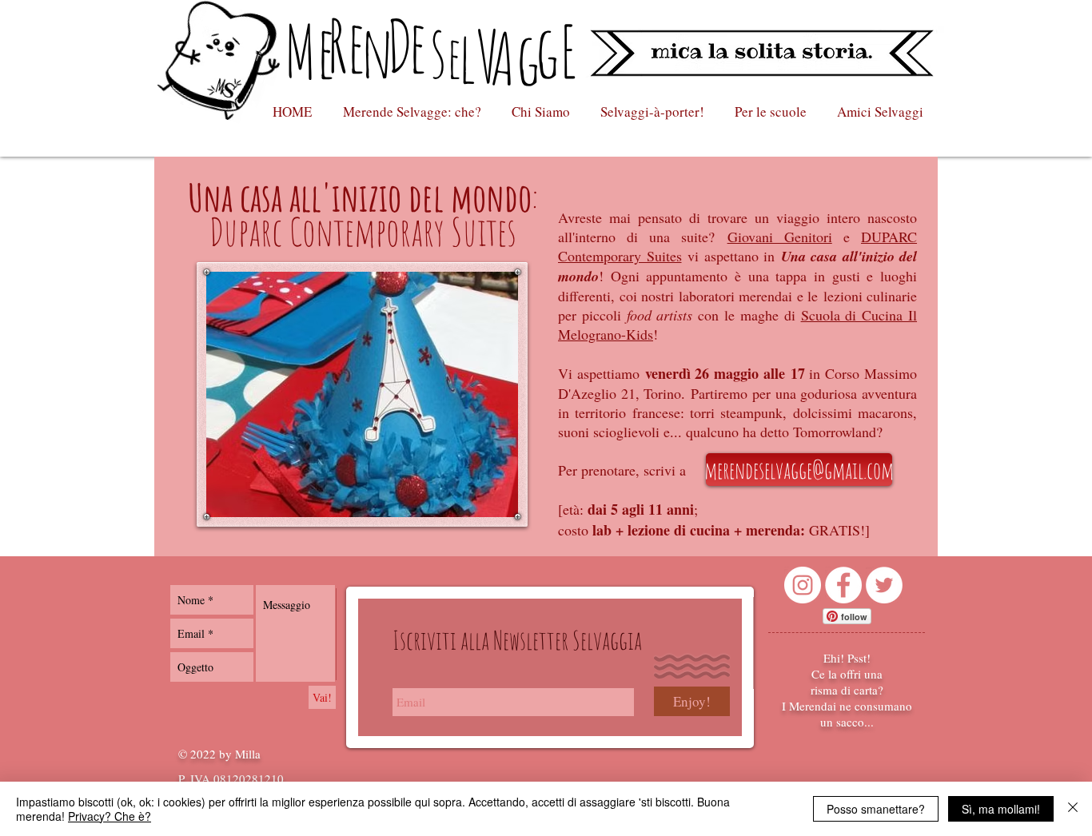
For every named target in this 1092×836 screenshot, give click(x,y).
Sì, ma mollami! (1001, 809)
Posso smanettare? (876, 809)
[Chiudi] (1072, 808)
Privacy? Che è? (109, 816)
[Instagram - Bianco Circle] (802, 585)
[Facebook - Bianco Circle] (843, 585)
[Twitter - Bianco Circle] (884, 585)
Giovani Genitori (779, 236)
